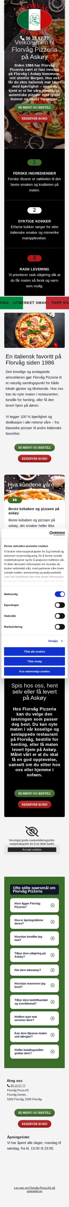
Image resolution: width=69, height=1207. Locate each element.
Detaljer (53, 640)
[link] (32, 831)
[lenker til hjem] (34, 20)
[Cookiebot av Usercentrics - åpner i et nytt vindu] (49, 533)
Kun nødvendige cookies (34, 671)
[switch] (60, 605)
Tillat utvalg (34, 661)
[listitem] (34, 905)
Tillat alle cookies (34, 651)
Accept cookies (32, 849)
